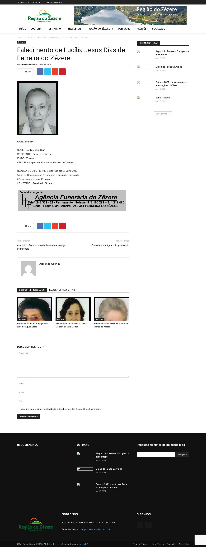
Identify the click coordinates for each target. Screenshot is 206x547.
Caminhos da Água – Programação (110, 245)
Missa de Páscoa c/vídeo (168, 67)
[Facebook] (181, 2)
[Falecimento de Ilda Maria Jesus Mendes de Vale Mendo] (73, 309)
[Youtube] (186, 2)
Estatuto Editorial (141, 544)
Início (22, 28)
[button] (185, 29)
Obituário (124, 28)
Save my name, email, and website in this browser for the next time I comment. (60, 409)
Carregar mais (162, 113)
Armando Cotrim (29, 64)
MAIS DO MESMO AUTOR (62, 290)
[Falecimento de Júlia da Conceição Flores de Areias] (111, 309)
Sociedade (158, 28)
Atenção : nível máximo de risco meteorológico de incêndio (42, 247)
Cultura (36, 28)
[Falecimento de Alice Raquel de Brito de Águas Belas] (34, 309)
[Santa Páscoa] (145, 101)
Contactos (171, 544)
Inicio (19, 37)
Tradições (141, 28)
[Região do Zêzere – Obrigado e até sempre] (145, 53)
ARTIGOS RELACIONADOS (32, 290)
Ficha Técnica (158, 544)
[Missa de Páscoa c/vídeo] (145, 70)
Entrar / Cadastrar (54, 2)
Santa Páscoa (162, 97)
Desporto (55, 28)
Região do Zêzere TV (101, 28)
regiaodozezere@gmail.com (96, 529)
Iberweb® (83, 544)
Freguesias (74, 28)
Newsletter (184, 544)
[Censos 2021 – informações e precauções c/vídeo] (145, 86)
